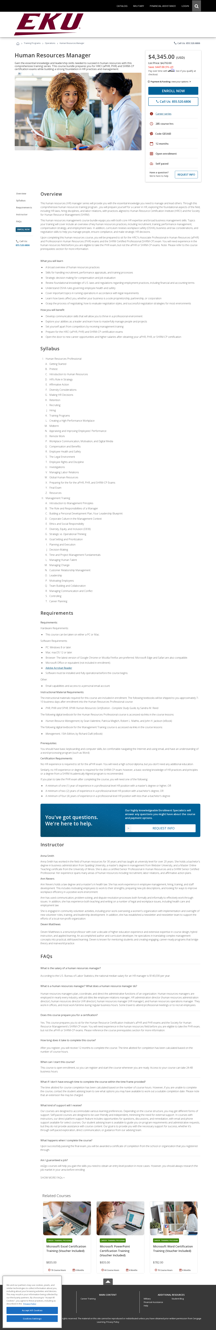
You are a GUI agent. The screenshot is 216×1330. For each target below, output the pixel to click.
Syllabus (20, 200)
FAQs (19, 221)
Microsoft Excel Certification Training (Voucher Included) (66, 1248)
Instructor (22, 214)
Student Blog (178, 1298)
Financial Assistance (153, 1302)
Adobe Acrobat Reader (59, 668)
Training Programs (32, 43)
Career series (163, 113)
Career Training (88, 1298)
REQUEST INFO (186, 174)
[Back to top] (108, 1294)
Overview (21, 193)
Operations (50, 43)
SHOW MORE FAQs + (52, 1177)
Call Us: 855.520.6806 (187, 43)
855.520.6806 (23, 245)
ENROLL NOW (173, 90)
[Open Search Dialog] (196, 5)
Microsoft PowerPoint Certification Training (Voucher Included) (115, 1250)
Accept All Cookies (32, 1310)
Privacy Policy (112, 1321)
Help (146, 1305)
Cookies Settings (32, 1318)
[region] (32, 1302)
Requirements (24, 207)
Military (147, 1298)
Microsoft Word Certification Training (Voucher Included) (173, 1248)
